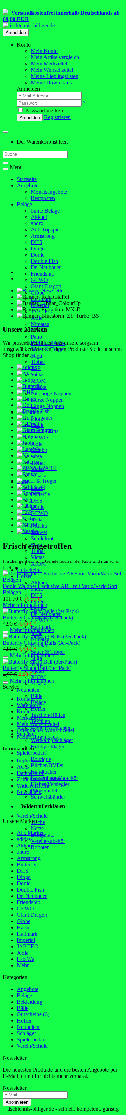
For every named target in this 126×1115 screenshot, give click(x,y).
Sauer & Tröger (48, 652)
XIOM (38, 381)
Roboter (40, 847)
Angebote (27, 185)
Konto (24, 711)
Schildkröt (42, 538)
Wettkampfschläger (52, 740)
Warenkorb (29, 705)
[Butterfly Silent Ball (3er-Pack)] (40, 662)
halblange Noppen (51, 393)
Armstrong (43, 236)
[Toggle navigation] (5, 169)
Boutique (41, 759)
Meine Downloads (37, 737)
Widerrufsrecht (33, 786)
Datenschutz (30, 773)
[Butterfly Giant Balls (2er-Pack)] (41, 611)
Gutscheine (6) (33, 1014)
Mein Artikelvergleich (55, 57)
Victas (37, 557)
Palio (36, 337)
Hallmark (41, 627)
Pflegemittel (44, 791)
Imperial (26, 940)
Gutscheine (29, 570)
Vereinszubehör (48, 841)
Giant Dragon (46, 286)
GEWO (39, 280)
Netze (37, 828)
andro (37, 223)
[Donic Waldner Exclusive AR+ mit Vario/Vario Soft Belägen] (63, 580)
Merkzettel (28, 718)
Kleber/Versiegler (50, 784)
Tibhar (38, 362)
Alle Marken (31, 833)
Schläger (26, 1033)
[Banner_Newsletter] (41, 290)
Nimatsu (40, 324)
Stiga (36, 356)
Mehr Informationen (25, 605)
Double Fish (44, 261)
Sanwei (39, 532)
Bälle (36, 696)
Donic (37, 255)
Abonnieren (17, 1102)
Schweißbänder (48, 797)
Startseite (27, 179)
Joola (36, 444)
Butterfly (40, 494)
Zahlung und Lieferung (42, 779)
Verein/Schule (32, 816)
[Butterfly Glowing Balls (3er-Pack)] (44, 636)
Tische (38, 822)
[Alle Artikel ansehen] (26, 367)
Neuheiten (28, 690)
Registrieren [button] (57, 117)
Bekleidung (29, 1002)
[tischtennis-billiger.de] (29, 25)
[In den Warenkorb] (5, 632)
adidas (24, 839)
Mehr (23, 965)
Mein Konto (44, 51)
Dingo (38, 248)
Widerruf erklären (43, 806)
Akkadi (39, 217)
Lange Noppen (47, 406)
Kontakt (26, 699)
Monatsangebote (49, 192)
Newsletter (29, 792)
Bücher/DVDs (47, 765)
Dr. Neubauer (46, 267)
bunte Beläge (45, 211)
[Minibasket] (5, 132)
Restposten (43, 198)
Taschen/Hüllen (48, 715)
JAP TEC (27, 946)
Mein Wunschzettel (38, 724)
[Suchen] (5, 163)
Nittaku (39, 526)
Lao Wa (25, 959)
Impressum (29, 760)
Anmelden (16, 32)
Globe (23, 921)
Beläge (24, 204)
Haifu (23, 927)
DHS (36, 242)
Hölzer (38, 709)
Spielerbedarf (31, 753)
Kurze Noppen (47, 400)
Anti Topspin (45, 230)
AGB (23, 767)
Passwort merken (43, 110)
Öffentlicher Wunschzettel (45, 730)
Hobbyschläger (47, 746)
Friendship (42, 274)
